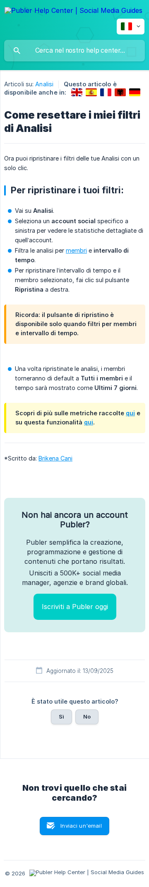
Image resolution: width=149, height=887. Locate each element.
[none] (73, 12)
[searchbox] (74, 50)
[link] (76, 92)
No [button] (87, 716)
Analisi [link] (44, 84)
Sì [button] (61, 716)
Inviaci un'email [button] (80, 825)
